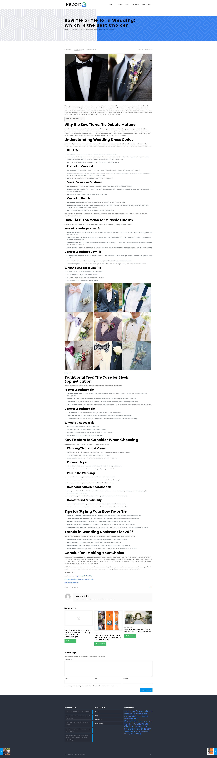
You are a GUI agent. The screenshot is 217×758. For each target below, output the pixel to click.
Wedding (74, 29)
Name (67, 679)
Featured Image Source (71, 582)
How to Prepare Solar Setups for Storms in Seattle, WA (78, 717)
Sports (145, 726)
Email (96, 679)
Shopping (137, 726)
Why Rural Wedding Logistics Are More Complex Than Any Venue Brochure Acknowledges (78, 633)
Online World (133, 724)
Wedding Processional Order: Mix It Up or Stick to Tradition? (137, 630)
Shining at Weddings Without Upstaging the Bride (79, 579)
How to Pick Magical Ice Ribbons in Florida (78, 711)
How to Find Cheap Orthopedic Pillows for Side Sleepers (78, 730)
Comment (68, 659)
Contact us (98, 719)
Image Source (69, 373)
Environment (128, 716)
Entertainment (139, 713)
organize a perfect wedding (84, 576)
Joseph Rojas (78, 49)
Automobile (129, 711)
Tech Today (144, 728)
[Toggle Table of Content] (81, 119)
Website (126, 679)
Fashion (136, 716)
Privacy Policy (99, 723)
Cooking (128, 713)
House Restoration (131, 720)
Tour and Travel (130, 731)
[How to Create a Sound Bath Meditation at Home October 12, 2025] (5, 751)
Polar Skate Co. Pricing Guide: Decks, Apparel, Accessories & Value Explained (107, 637)
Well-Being (136, 733)
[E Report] (76, 4)
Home (66, 29)
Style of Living (131, 729)
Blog (96, 716)
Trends (139, 731)
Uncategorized (145, 731)
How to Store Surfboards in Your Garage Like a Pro (77, 723)
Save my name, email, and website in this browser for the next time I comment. (92, 686)
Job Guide (141, 721)
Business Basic (144, 711)
